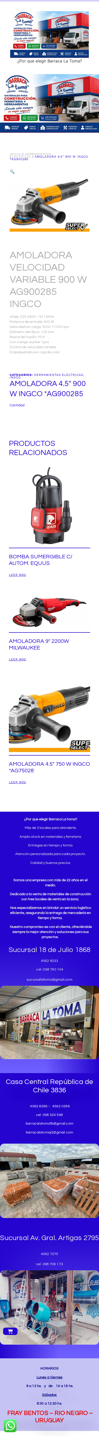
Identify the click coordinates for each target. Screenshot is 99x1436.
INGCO (15, 377)
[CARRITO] (10, 1331)
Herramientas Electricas (30, 155)
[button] (12, 171)
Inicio (15, 154)
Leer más (17, 575)
